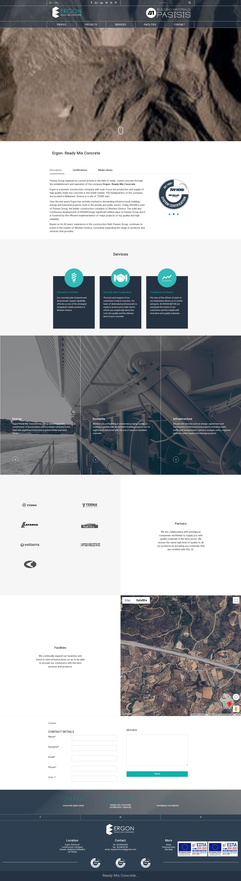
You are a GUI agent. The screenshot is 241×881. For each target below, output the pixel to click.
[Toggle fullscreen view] (236, 600)
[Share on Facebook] (40, 817)
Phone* (52, 767)
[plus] (201, 817)
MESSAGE (131, 730)
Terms (237, 715)
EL (50, 2)
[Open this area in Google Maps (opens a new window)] (126, 714)
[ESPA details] (193, 848)
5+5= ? (52, 777)
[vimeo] (106, 2)
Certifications (80, 170)
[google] (96, 2)
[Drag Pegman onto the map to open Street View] (236, 709)
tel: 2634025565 (120, 845)
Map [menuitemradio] (128, 600)
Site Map (168, 849)
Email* (51, 757)
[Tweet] (120, 817)
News (168, 845)
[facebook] (91, 2)
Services (120, 24)
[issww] (111, 2)
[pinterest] (116, 2)
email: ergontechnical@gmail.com (120, 849)
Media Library (105, 170)
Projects (91, 24)
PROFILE (61, 24)
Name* (52, 736)
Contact (179, 24)
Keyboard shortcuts (198, 715)
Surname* (53, 746)
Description (56, 170)
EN (56, 2)
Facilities (150, 24)
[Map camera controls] (236, 697)
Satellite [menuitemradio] (141, 600)
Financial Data (168, 847)
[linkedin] (101, 2)
